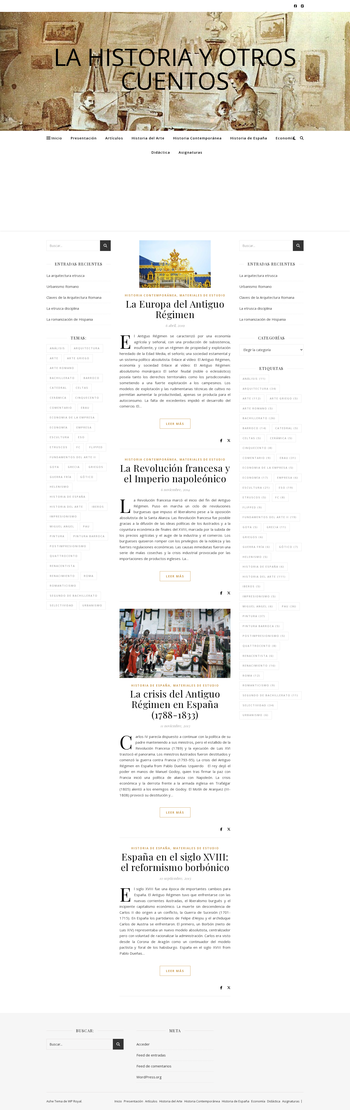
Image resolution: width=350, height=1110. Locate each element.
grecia (74, 467)
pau (86, 526)
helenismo (59, 486)
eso (81, 437)
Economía (285, 138)
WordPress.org (149, 1077)
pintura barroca (89, 536)
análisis (57, 348)
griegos (96, 467)
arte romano (62, 368)
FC (78, 447)
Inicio (56, 138)
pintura (57, 536)
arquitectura (87, 348)
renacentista (62, 566)
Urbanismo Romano (62, 286)
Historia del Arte (148, 138)
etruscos (59, 447)
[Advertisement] (175, 195)
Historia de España (248, 138)
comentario (61, 407)
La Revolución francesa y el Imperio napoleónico (175, 473)
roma (89, 576)
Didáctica (160, 152)
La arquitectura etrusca (65, 275)
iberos (98, 506)
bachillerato (62, 378)
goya (54, 467)
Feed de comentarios (153, 1066)
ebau (85, 407)
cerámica (58, 397)
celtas (82, 387)
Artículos (114, 138)
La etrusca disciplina (62, 308)
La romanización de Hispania (69, 319)
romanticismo (63, 585)
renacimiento (62, 576)
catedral (58, 387)
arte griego (78, 358)
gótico (87, 477)
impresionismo (63, 516)
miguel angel (62, 526)
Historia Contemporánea (197, 138)
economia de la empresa (72, 417)
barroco (92, 378)
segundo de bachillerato (74, 595)
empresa (84, 427)
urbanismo (92, 605)
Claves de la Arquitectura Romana (73, 297)
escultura (59, 437)
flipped (96, 447)
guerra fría (60, 477)
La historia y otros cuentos (175, 68)
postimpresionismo (68, 546)
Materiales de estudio (202, 295)
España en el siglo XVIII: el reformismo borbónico (175, 861)
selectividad (62, 605)
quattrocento (64, 556)
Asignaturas (190, 152)
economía (59, 427)
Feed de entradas (151, 1055)
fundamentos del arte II (73, 457)
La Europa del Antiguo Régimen (175, 308)
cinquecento (87, 397)
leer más (175, 424)
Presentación (84, 138)
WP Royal (74, 1101)
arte (54, 358)
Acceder (143, 1044)
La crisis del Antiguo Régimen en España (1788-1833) (175, 704)
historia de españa (67, 496)
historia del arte (66, 506)
